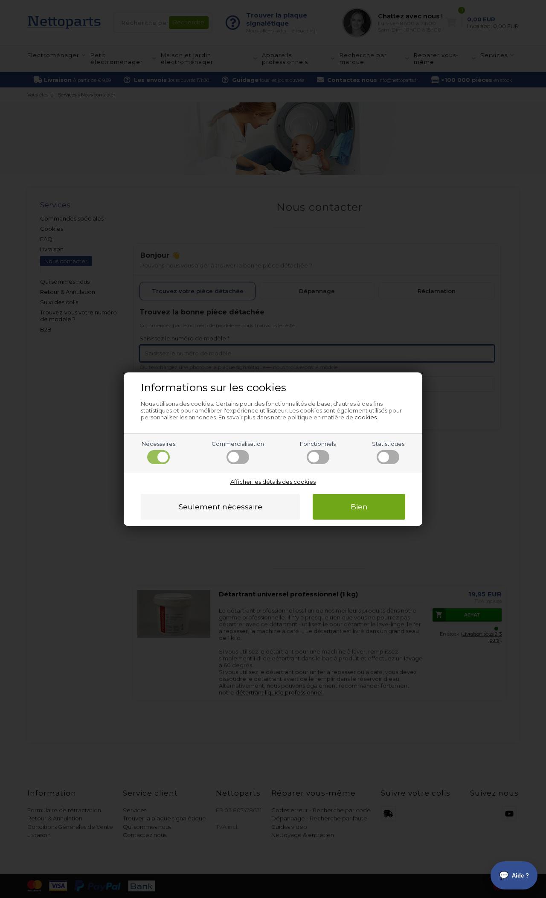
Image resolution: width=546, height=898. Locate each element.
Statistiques (388, 443)
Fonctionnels (318, 443)
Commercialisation (238, 443)
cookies (365, 417)
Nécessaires (158, 443)
